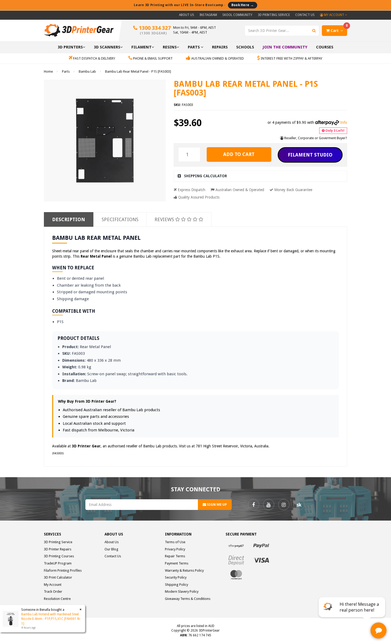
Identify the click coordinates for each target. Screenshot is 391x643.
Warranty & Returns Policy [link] (184, 570)
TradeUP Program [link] (58, 563)
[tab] (260, 176)
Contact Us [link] (113, 556)
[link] (253, 504)
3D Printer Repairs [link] (57, 549)
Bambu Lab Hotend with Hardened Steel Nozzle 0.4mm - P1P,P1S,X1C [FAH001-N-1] (51, 618)
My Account (334, 15)
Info (343, 122)
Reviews (165, 219)
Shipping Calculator (205, 176)
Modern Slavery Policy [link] (181, 591)
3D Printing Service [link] (58, 542)
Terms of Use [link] (175, 542)
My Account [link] (52, 585)
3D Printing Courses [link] (59, 556)
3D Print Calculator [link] (58, 577)
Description (68, 219)
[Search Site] (314, 30)
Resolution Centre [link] (57, 599)
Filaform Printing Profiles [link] (63, 570)
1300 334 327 (154, 30)
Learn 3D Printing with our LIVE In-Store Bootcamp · (194, 5)
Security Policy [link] (175, 577)
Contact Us (305, 15)
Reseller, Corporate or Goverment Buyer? (315, 138)
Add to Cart (239, 154)
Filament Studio (310, 155)
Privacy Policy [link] (175, 549)
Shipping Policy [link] (176, 585)
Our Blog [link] (111, 549)
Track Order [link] (53, 591)
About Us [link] (112, 542)
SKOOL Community (237, 15)
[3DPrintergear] (79, 30)
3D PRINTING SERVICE (274, 15)
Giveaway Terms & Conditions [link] (187, 599)
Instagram (208, 15)
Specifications (120, 219)
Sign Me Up (216, 504)
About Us (186, 15)
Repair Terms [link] (175, 556)
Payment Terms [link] (176, 563)
